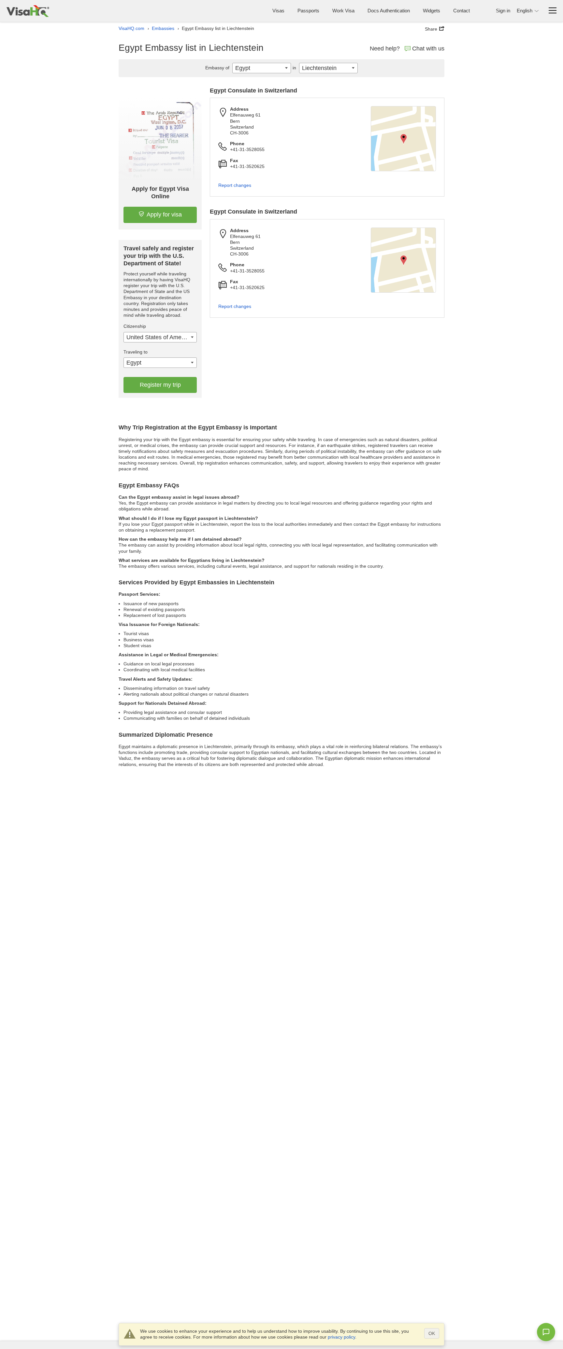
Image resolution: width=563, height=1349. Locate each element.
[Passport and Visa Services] (28, 11)
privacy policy (341, 1337)
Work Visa (343, 10)
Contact (461, 10)
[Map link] (403, 138)
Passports (308, 10)
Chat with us (428, 48)
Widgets (431, 10)
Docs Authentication (389, 10)
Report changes (234, 185)
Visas (278, 10)
